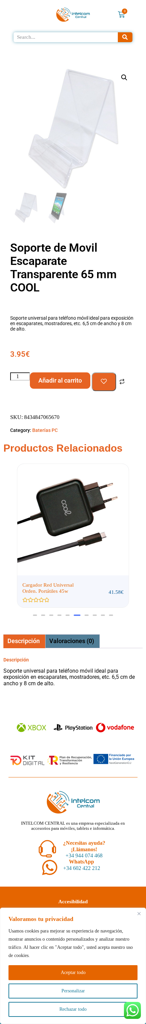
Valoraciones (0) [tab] (71, 640)
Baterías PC (45, 430)
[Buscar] (125, 37)
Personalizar (73, 990)
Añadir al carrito (60, 380)
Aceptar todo (73, 972)
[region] (73, 966)
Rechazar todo (73, 1009)
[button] (124, 77)
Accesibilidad (73, 901)
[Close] (139, 913)
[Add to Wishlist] (104, 381)
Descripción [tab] (23, 640)
